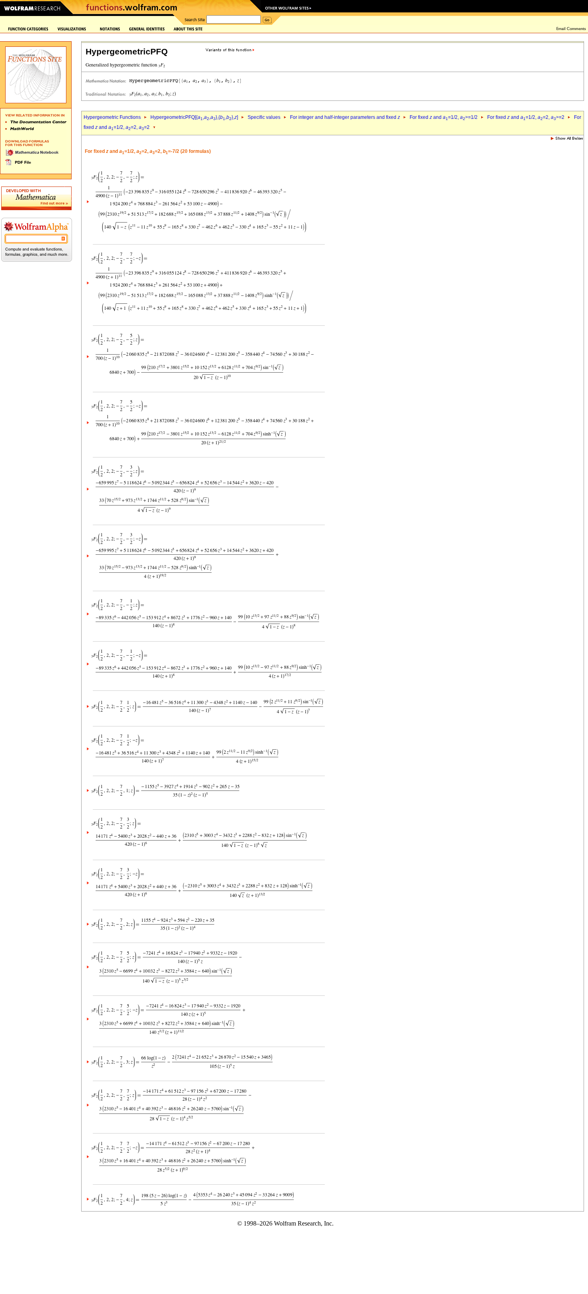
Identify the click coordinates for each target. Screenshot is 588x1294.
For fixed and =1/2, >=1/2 (444, 117)
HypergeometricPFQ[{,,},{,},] (194, 117)
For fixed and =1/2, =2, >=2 (525, 117)
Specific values (264, 117)
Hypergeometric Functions (112, 117)
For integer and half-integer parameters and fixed (345, 117)
